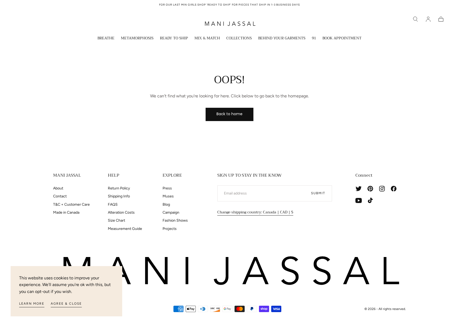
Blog (166, 204)
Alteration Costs (121, 212)
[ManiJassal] (229, 271)
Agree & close (66, 303)
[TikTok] (370, 200)
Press (167, 188)
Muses (168, 196)
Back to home (229, 114)
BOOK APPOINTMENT (342, 38)
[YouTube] (358, 200)
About (58, 188)
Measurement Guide (125, 228)
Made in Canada (66, 212)
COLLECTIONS (239, 38)
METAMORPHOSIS (137, 38)
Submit (318, 193)
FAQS (113, 204)
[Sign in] (428, 19)
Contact (60, 196)
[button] (415, 19)
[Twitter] (358, 188)
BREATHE (105, 38)
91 (314, 38)
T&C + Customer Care (71, 204)
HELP (113, 175)
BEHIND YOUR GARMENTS (281, 38)
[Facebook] (394, 188)
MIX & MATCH (207, 38)
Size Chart (116, 220)
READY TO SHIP (174, 38)
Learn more (31, 303)
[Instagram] (382, 188)
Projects (170, 228)
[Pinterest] (370, 188)
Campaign (171, 212)
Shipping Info (119, 196)
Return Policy (119, 188)
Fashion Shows (175, 220)
